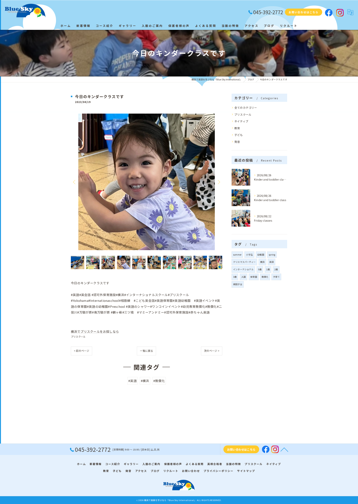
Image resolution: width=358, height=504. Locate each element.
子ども (238, 135)
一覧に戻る (146, 351)
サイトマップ (246, 471)
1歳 (268, 269)
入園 (243, 276)
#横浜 (145, 380)
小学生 (249, 254)
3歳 (235, 276)
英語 (271, 261)
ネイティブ (241, 121)
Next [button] (218, 182)
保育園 (253, 276)
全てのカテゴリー (245, 107)
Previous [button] (74, 182)
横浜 (262, 261)
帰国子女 (237, 284)
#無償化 (159, 380)
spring (272, 254)
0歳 (260, 269)
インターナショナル (243, 269)
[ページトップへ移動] (284, 449)
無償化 (265, 276)
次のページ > (211, 351)
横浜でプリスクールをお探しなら (95, 331)
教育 (237, 128)
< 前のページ (81, 351)
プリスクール (78, 336)
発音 (237, 142)
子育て (276, 276)
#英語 (132, 380)
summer (237, 254)
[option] (146, 182)
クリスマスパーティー (244, 261)
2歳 (276, 269)
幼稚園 (260, 254)
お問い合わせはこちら (303, 12)
